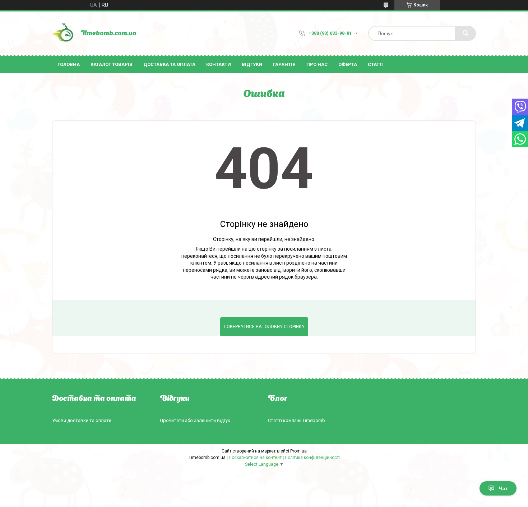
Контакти (218, 64)
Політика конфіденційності (312, 457)
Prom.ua (298, 451)
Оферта (347, 64)
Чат (503, 488)
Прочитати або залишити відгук (195, 420)
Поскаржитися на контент (255, 457)
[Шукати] (465, 33)
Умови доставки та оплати (81, 420)
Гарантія (284, 64)
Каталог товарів (112, 64)
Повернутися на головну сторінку (264, 326)
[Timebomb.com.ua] (63, 33)
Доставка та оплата (169, 64)
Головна (68, 64)
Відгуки (252, 64)
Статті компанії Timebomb (296, 420)
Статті (376, 64)
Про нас (317, 64)
